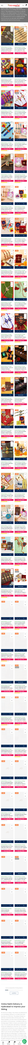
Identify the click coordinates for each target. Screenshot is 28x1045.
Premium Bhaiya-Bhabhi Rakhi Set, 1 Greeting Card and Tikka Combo (7, 656)
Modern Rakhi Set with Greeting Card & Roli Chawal (7, 848)
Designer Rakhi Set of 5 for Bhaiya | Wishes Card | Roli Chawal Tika (7, 592)
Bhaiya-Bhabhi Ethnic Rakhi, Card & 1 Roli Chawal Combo (6, 337)
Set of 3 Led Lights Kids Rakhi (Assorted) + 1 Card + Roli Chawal (20, 82)
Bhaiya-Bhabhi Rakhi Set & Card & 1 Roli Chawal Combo (20, 624)
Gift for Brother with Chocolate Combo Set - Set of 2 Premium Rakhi (21, 465)
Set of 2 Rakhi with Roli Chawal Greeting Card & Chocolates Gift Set (21, 688)
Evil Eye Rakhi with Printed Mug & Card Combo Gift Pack (20, 497)
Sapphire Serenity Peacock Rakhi (19, 400)
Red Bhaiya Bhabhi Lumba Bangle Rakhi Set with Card (7, 943)
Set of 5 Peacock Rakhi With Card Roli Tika (20, 49)
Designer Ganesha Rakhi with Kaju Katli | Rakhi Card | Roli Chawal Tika (21, 178)
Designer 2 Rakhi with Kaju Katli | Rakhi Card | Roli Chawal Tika (20, 529)
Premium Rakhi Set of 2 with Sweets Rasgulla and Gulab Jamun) (7, 752)
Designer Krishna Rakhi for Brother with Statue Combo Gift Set (20, 816)
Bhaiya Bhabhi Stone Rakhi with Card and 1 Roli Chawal (20, 560)
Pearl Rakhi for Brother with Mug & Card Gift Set (20, 784)
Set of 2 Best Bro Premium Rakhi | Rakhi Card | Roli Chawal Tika (21, 337)
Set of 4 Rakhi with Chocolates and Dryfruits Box (19, 943)
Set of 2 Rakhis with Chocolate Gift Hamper (21, 1006)
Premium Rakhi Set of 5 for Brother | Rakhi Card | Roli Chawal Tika (7, 114)
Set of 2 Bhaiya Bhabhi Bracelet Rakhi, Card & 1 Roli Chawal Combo (21, 114)
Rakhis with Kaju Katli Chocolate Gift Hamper (21, 847)
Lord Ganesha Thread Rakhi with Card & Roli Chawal (7, 178)
